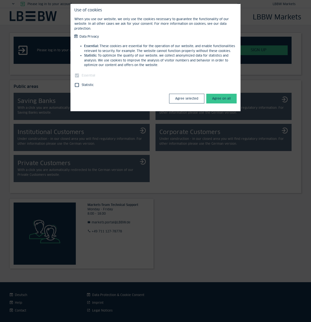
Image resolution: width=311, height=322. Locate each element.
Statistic (88, 85)
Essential (88, 75)
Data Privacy (89, 36)
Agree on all (221, 98)
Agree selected (186, 98)
